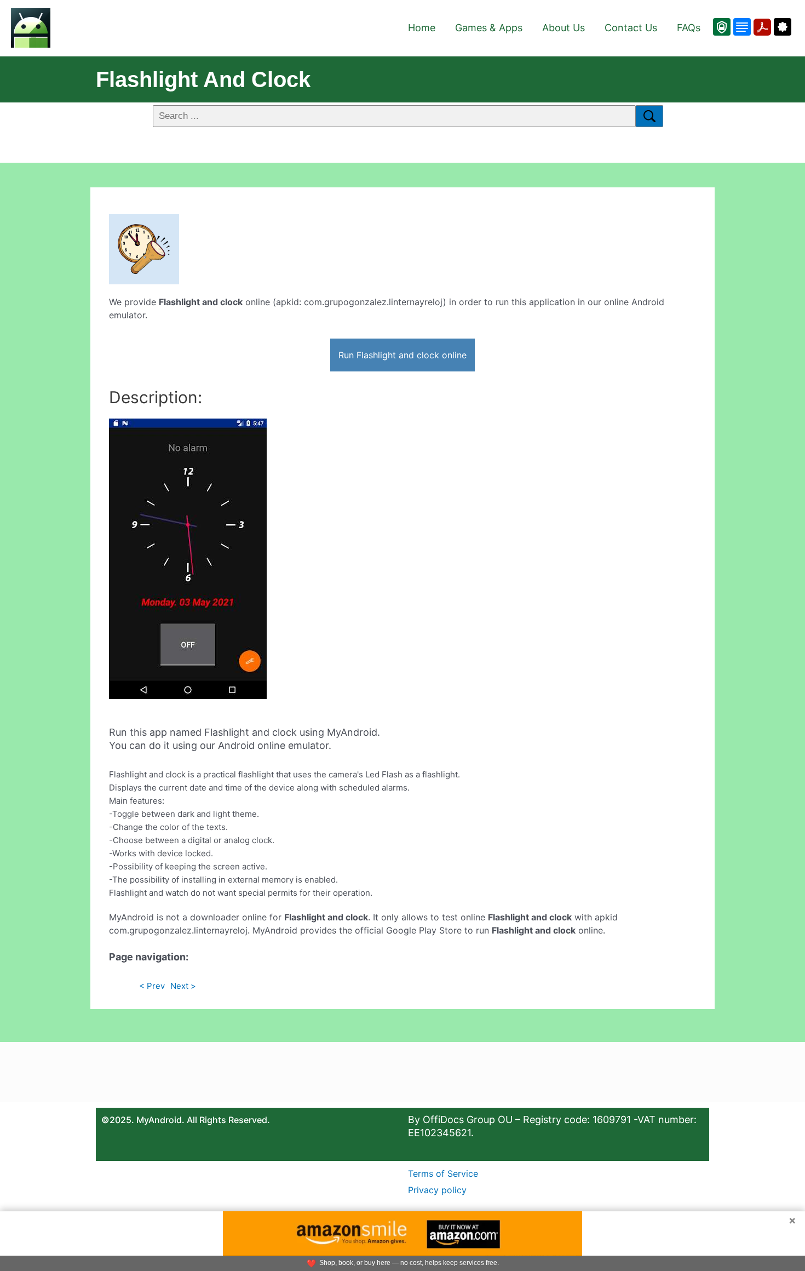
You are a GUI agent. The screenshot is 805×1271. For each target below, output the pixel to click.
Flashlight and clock (203, 79)
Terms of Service (443, 1173)
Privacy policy (437, 1189)
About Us (563, 27)
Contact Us (631, 27)
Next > (183, 986)
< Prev (152, 986)
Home (421, 27)
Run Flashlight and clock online (402, 355)
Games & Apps (488, 27)
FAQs (688, 27)
